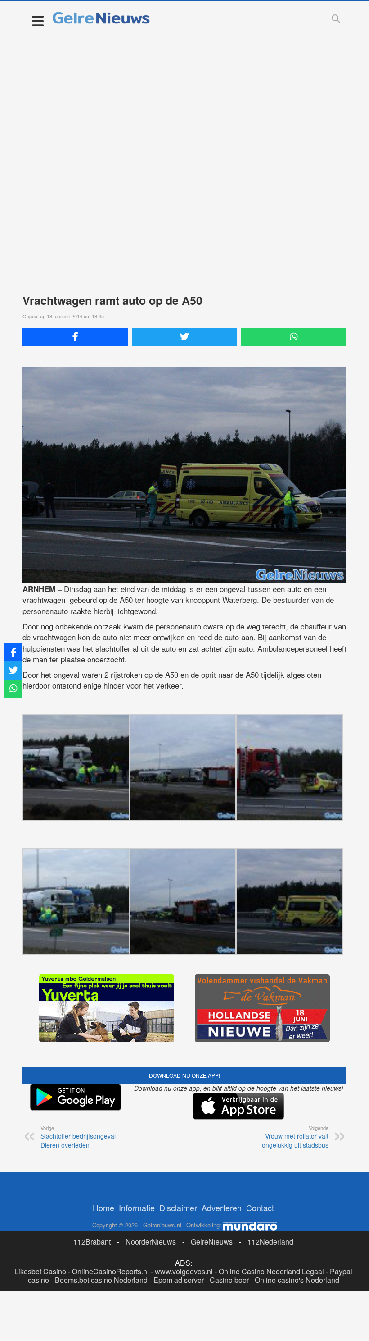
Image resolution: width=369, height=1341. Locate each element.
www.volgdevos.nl (184, 1271)
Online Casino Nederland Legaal (271, 1271)
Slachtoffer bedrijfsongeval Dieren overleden (78, 1136)
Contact (260, 1207)
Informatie (137, 1207)
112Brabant (92, 1241)
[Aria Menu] (37, 20)
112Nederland (270, 1241)
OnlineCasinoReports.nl (110, 1271)
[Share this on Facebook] (75, 337)
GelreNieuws (212, 1241)
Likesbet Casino (40, 1271)
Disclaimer (178, 1207)
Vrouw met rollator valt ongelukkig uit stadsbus (295, 1136)
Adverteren (222, 1207)
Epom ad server (178, 1280)
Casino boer (229, 1280)
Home (103, 1207)
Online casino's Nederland (297, 1280)
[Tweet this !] (184, 337)
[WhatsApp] (293, 337)
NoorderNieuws (151, 1241)
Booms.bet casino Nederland (101, 1280)
